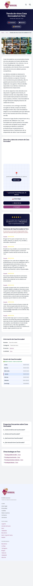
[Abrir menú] (29, 4)
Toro (7, 32)
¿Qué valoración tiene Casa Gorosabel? (15, 442)
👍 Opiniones (16, 26)
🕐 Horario (22, 22)
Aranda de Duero (6, 526)
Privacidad (4, 508)
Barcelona (4, 533)
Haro (3, 528)
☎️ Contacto (11, 22)
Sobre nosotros (6, 513)
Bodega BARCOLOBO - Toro (13, 455)
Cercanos (4, 517)
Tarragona (4, 548)
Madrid (3, 537)
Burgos (3, 550)
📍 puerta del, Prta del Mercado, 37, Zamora (16, 193)
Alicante (4, 557)
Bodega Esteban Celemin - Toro (14, 460)
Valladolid (4, 530)
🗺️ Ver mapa (16, 180)
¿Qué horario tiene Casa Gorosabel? (14, 438)
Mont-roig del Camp (7, 535)
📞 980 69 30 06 (16, 203)
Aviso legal (4, 506)
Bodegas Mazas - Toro (11, 462)
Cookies (4, 510)
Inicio (3, 32)
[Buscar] (25, 4)
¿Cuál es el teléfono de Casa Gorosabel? (15, 429)
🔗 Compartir (16, 207)
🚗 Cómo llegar (16, 198)
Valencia (4, 553)
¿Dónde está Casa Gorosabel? (12, 434)
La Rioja (3, 546)
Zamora (12, 348)
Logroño (4, 524)
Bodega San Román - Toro (12, 457)
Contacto (4, 515)
